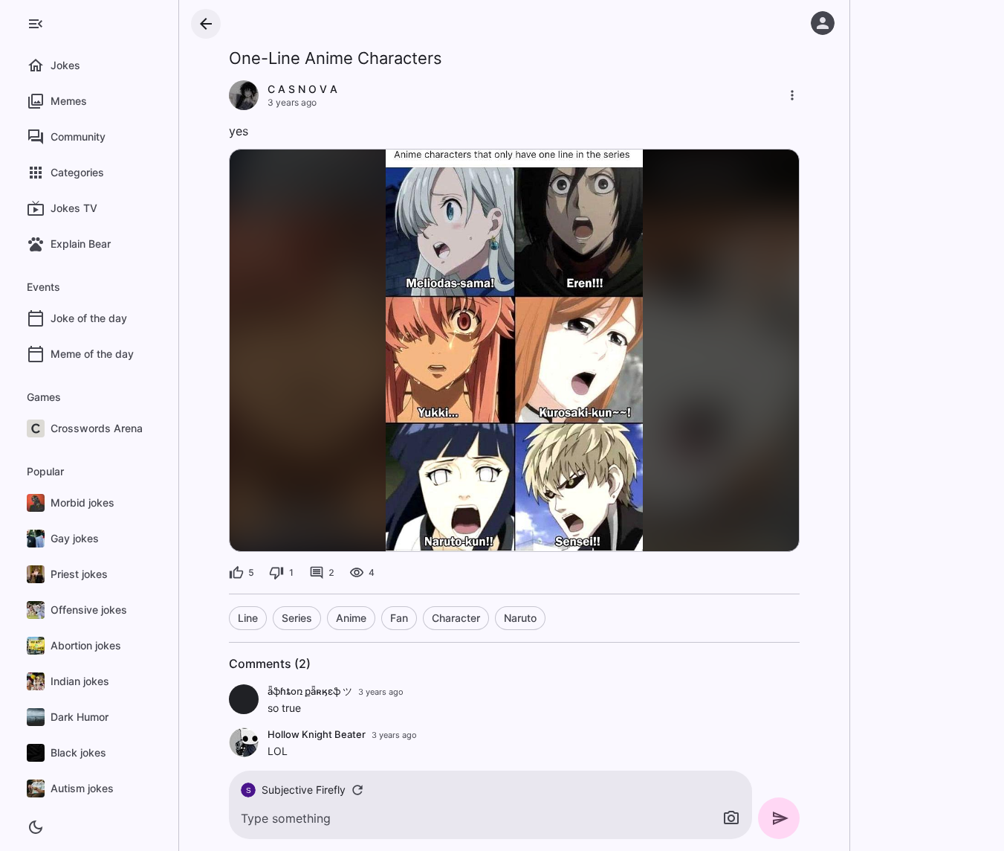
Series (297, 617)
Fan (399, 617)
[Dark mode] (36, 827)
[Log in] (823, 23)
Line (248, 617)
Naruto (520, 617)
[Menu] (36, 24)
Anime (351, 617)
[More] (792, 95)
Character (456, 617)
